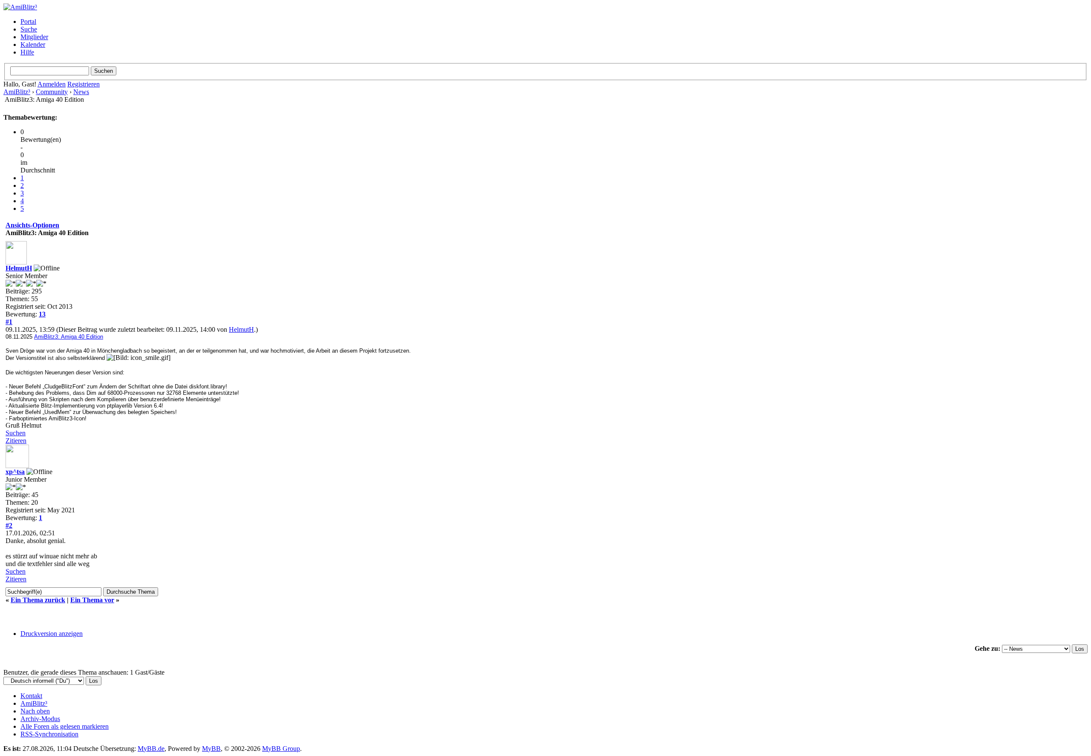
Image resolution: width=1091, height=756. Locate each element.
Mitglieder (34, 36)
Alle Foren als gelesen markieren (64, 726)
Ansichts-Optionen (32, 225)
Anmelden (52, 84)
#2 (9, 525)
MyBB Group (281, 748)
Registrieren (83, 84)
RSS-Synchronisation (49, 734)
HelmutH (19, 268)
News (81, 91)
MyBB (211, 748)
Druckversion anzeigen (51, 633)
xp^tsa (15, 471)
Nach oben (35, 711)
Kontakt (31, 695)
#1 (9, 321)
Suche (28, 29)
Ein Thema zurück (38, 600)
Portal (28, 21)
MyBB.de (151, 748)
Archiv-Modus (40, 718)
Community (52, 91)
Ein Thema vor (92, 600)
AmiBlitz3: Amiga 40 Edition (68, 336)
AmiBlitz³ (16, 91)
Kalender (32, 44)
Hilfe (27, 52)
